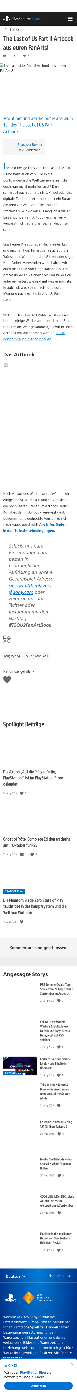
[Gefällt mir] (22, 793)
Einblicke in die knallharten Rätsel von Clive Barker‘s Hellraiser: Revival (56, 1238)
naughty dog (12, 656)
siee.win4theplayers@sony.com (30, 588)
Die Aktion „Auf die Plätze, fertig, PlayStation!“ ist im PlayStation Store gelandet (33, 778)
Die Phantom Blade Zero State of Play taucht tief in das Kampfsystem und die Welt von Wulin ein (35, 906)
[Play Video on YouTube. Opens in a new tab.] (25, 1070)
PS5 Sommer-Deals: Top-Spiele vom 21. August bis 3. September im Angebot (57, 988)
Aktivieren (38, 1386)
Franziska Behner (30, 144)
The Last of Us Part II (36, 656)
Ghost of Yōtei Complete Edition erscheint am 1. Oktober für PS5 (36, 842)
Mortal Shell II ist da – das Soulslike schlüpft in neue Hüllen (56, 1163)
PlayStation (26, 18)
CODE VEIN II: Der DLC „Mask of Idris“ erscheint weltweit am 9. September (57, 1200)
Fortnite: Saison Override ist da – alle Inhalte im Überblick (55, 1063)
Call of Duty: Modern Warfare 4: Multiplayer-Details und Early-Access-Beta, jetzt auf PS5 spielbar (55, 1031)
